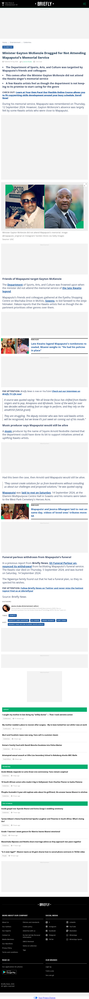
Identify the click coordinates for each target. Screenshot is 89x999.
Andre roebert (48, 620)
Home (4, 42)
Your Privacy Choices (46, 998)
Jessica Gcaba (27, 62)
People (4, 835)
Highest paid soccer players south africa (26, 624)
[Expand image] (85, 185)
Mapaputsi (9, 492)
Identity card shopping (18, 620)
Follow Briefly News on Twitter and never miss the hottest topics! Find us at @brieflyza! (42, 589)
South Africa (7, 759)
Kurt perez (61, 620)
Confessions (7, 718)
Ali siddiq (35, 620)
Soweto (49, 300)
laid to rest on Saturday (36, 492)
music (8, 431)
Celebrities (27, 42)
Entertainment (15, 42)
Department (15, 284)
